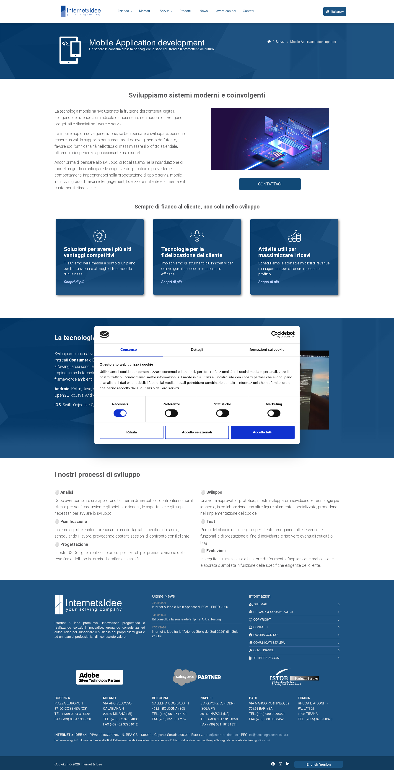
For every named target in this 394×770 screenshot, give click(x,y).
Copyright (262, 619)
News (204, 10)
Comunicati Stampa (269, 642)
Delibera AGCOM (266, 658)
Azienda (123, 10)
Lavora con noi (225, 10)
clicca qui (264, 740)
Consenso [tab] (128, 349)
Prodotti (185, 10)
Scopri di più (74, 282)
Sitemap (260, 604)
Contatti (248, 10)
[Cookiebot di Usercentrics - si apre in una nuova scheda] (275, 334)
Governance (263, 650)
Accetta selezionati (197, 432)
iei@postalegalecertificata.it (269, 734)
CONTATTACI (270, 184)
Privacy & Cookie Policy (273, 611)
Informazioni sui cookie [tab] (265, 349)
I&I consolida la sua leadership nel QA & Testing (186, 619)
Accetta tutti (262, 432)
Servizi (165, 10)
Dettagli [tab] (197, 349)
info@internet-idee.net (222, 734)
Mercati (145, 10)
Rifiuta (131, 432)
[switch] (171, 413)
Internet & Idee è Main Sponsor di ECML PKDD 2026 (190, 606)
